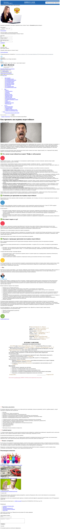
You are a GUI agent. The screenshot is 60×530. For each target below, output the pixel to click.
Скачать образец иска (4, 318)
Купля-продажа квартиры (10, 98)
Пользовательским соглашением (46, 54)
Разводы (6, 90)
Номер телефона (4, 37)
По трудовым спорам (9, 82)
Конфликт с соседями (9, 102)
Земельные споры (8, 96)
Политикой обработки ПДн (33, 54)
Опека (6, 100)
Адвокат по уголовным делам (11, 109)
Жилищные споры (9, 95)
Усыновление (8, 101)
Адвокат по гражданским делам (11, 110)
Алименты (7, 92)
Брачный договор (8, 94)
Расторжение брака (9, 106)
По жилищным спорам (9, 81)
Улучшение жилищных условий (11, 99)
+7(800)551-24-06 (5, 71)
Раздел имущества (8, 91)
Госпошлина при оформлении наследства (8, 478)
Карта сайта (5, 510)
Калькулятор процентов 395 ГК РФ (12, 112)
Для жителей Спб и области (6, 73)
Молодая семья (8, 103)
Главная (3, 116)
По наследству (8, 85)
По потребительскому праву (10, 87)
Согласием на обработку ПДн (22, 54)
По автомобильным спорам (10, 80)
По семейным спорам (9, 78)
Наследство (7, 93)
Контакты (5, 507)
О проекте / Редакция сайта (8, 506)
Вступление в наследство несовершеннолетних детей (11, 465)
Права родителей (8, 97)
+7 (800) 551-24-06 (17, 501)
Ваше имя (2, 35)
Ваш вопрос (3, 27)
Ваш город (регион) (4, 40)
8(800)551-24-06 (29, 2)
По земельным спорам (9, 84)
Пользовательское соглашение (9, 509)
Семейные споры (8, 108)
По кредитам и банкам (9, 83)
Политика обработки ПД (8, 508)
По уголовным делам (9, 86)
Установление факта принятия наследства (8, 491)
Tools (4, 111)
